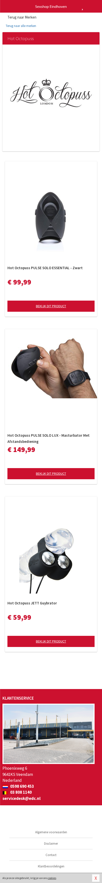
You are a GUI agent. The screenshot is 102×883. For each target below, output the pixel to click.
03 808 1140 (20, 792)
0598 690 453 (21, 786)
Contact (51, 855)
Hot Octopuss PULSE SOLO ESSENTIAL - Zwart (45, 267)
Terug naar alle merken (20, 26)
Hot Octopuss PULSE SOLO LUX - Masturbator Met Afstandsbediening (48, 438)
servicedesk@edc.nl (21, 798)
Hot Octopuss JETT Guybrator (32, 603)
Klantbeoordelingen (51, 866)
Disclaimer (51, 843)
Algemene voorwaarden (51, 832)
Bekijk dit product (51, 306)
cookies (52, 878)
